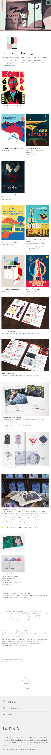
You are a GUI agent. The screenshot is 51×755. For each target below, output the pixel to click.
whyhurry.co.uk (34, 749)
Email (10, 714)
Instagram (13, 708)
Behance (12, 702)
